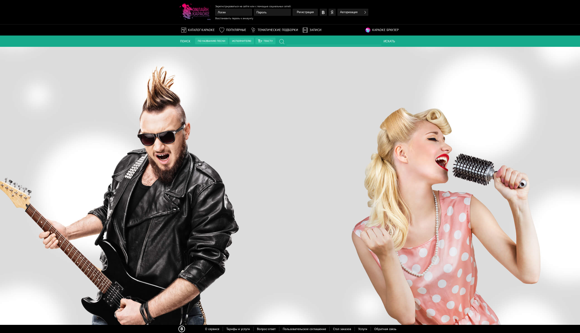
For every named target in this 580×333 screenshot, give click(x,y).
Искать (389, 41)
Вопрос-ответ (266, 329)
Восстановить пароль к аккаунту (234, 18)
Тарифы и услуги (238, 329)
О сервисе (212, 329)
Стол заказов (342, 329)
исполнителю (241, 41)
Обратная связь (385, 329)
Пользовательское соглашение (304, 329)
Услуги (362, 329)
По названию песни (211, 41)
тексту (268, 41)
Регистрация (305, 12)
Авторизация (349, 12)
